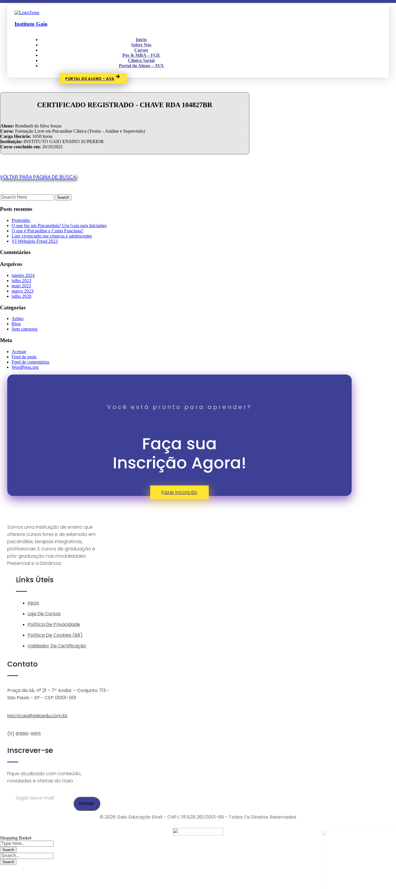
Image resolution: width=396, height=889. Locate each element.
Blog (16, 323)
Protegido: (21, 220)
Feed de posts (24, 356)
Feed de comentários (30, 361)
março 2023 (22, 291)
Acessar (19, 351)
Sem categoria (24, 328)
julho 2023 (21, 280)
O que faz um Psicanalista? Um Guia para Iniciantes (59, 225)
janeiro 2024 (23, 275)
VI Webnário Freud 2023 (35, 241)
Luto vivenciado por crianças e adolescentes (52, 235)
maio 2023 (21, 285)
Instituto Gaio (31, 24)
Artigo (17, 318)
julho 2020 (21, 296)
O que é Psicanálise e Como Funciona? (47, 230)
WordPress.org (25, 367)
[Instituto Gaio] (26, 12)
